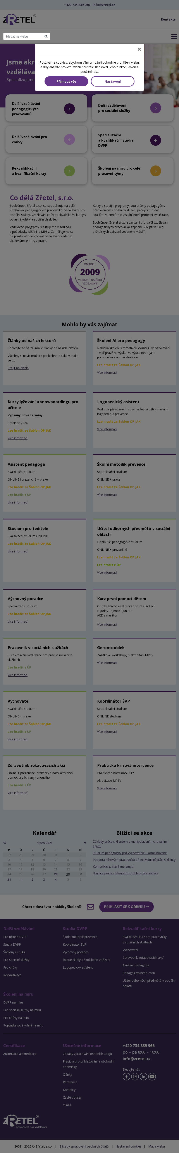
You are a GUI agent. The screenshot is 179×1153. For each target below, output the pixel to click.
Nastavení (113, 81)
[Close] (139, 49)
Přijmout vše (66, 81)
